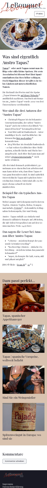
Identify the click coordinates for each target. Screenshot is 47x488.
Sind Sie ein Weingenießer (19, 397)
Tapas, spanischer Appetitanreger (14, 317)
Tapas (5, 68)
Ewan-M (21, 264)
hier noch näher (24, 138)
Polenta (17, 208)
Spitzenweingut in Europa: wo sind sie (22, 436)
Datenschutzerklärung (13, 486)
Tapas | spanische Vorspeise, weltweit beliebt (20, 358)
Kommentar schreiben (14, 461)
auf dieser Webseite (29, 95)
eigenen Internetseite (21, 156)
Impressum (8, 484)
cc (29, 264)
